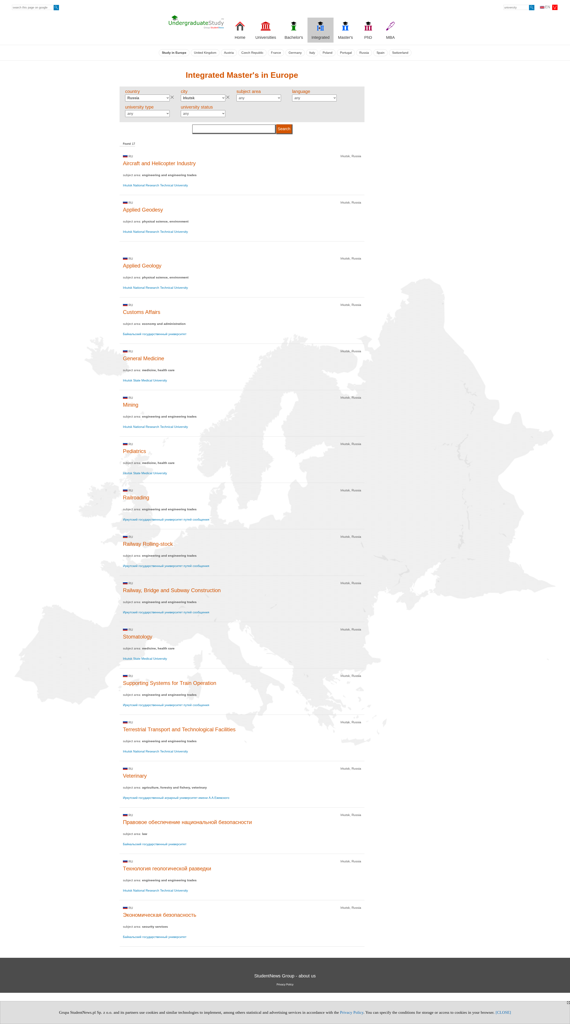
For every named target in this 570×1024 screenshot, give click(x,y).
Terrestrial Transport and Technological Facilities (179, 729)
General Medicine (143, 358)
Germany (295, 52)
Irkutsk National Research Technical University (155, 185)
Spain (381, 52)
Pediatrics (134, 451)
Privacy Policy (351, 1012)
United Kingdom (205, 52)
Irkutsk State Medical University (145, 380)
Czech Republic (252, 52)
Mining (130, 405)
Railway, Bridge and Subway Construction (172, 590)
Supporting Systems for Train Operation (169, 683)
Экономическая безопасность (159, 915)
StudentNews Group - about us (285, 975)
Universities (265, 37)
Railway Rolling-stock (148, 544)
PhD (368, 37)
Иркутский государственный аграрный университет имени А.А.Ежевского (176, 797)
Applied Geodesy (143, 210)
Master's (345, 37)
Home (240, 37)
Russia (364, 52)
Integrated (320, 37)
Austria (229, 52)
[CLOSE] (503, 1012)
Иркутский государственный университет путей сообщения (166, 519)
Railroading (136, 497)
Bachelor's (294, 37)
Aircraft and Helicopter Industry (159, 163)
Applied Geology (142, 266)
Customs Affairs (141, 312)
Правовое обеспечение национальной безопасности (187, 822)
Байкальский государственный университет (154, 334)
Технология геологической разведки (167, 868)
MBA (390, 37)
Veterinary (135, 776)
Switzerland (400, 52)
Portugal (346, 52)
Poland (327, 52)
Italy (312, 52)
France (276, 52)
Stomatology (137, 637)
